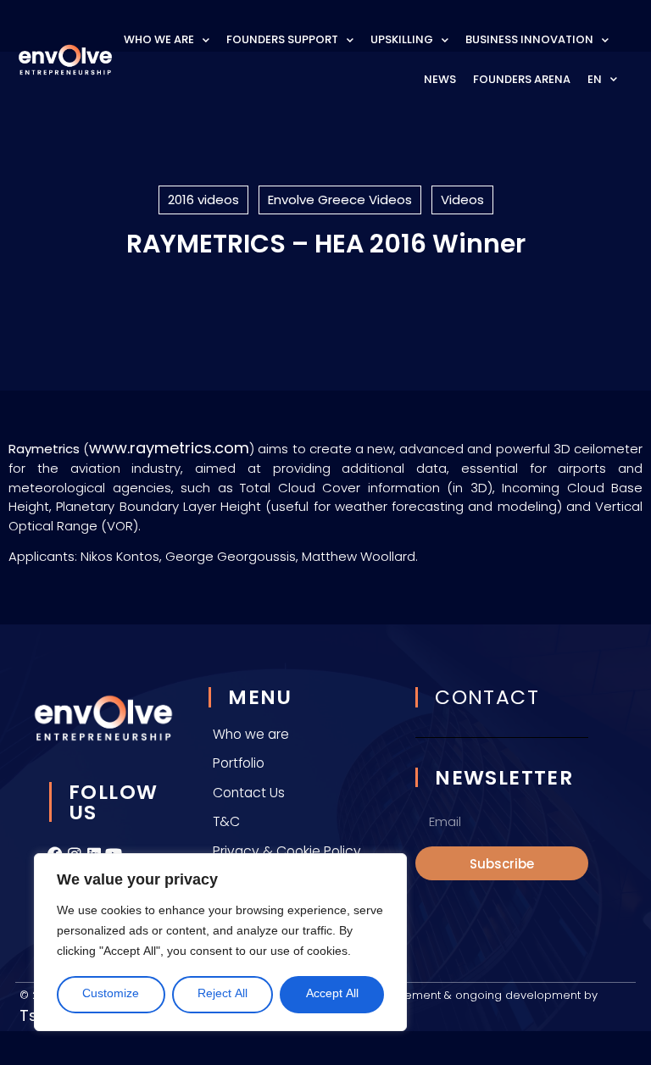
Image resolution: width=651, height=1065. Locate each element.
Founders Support (282, 39)
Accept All (332, 994)
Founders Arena (521, 79)
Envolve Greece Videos (340, 199)
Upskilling (401, 39)
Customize (110, 994)
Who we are (159, 39)
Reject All (223, 994)
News (440, 79)
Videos (462, 199)
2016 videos (203, 199)
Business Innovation (529, 39)
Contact (487, 697)
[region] (220, 942)
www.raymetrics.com (169, 447)
